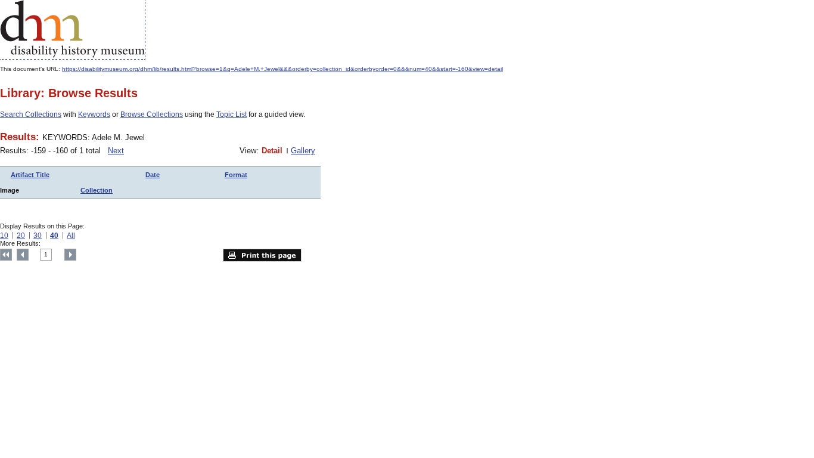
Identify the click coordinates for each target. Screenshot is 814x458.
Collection (96, 190)
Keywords (94, 114)
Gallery (303, 150)
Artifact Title (30, 174)
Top (6, 255)
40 (54, 235)
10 (4, 235)
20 (21, 235)
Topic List (231, 114)
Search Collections (30, 114)
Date (152, 174)
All (71, 235)
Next (116, 150)
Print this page (262, 255)
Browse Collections (151, 114)
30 (37, 235)
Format (236, 174)
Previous (23, 255)
